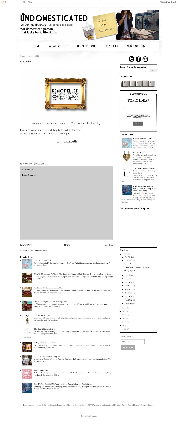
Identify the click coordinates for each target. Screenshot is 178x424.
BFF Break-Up (138, 152)
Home (67, 244)
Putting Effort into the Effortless (46, 342)
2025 (125, 329)
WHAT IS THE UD (58, 46)
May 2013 (129, 278)
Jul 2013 (128, 285)
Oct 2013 (128, 296)
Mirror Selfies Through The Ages (136, 267)
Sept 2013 (129, 293)
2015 (125, 311)
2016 (125, 314)
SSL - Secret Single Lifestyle (44, 329)
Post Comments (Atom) (39, 250)
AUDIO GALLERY (136, 46)
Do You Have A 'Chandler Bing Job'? (47, 356)
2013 (125, 254)
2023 (125, 325)
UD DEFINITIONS (86, 46)
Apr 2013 (128, 275)
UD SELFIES (111, 46)
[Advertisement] (138, 228)
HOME (36, 46)
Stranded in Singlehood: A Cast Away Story (50, 301)
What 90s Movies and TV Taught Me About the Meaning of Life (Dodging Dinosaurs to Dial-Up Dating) (73, 274)
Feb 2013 (128, 257)
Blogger (93, 416)
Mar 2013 (129, 260)
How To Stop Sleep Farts (43, 260)
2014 (125, 308)
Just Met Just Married (42, 315)
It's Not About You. (41, 370)
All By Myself (129, 270)
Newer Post (26, 244)
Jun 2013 (128, 282)
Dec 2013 (128, 303)
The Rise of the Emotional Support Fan (48, 288)
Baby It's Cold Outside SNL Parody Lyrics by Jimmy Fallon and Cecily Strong (63, 384)
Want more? (127, 336)
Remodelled (128, 263)
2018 (125, 322)
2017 (125, 318)
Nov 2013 (129, 300)
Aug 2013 (129, 289)
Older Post (108, 244)
